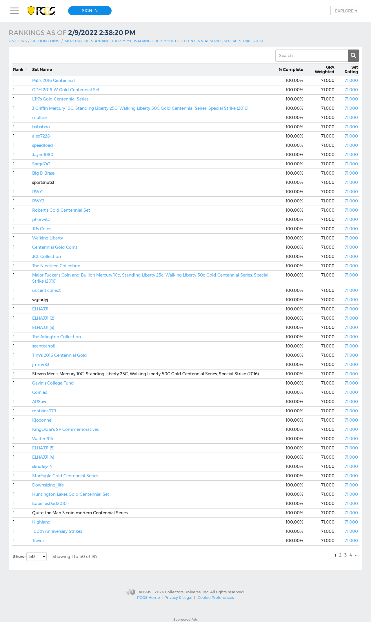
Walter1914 (42, 438)
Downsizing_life (48, 485)
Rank (18, 69)
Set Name (42, 69)
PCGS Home (148, 597)
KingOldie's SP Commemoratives (65, 429)
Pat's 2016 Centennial (53, 80)
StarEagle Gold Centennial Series (65, 475)
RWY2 (38, 201)
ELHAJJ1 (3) (43, 327)
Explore (346, 11)
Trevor (38, 540)
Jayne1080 (42, 154)
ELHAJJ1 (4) (43, 457)
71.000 (351, 80)
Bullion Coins (45, 41)
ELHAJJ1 (40, 309)
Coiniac (39, 392)
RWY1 (37, 191)
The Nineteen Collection (56, 265)
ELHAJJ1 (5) (43, 448)
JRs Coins (41, 228)
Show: (19, 556)
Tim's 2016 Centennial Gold (59, 355)
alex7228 (41, 136)
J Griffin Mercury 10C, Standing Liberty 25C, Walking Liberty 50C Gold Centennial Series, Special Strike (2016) (140, 108)
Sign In (90, 10)
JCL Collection (46, 256)
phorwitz (41, 219)
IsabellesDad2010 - (50, 503)
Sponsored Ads (185, 619)
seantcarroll (43, 346)
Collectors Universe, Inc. (187, 591)
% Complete (291, 69)
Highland (41, 522)
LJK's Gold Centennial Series (60, 99)
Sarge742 (41, 164)
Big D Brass (43, 173)
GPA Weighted (324, 70)
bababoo (41, 126)
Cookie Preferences (216, 597)
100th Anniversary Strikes (57, 531)
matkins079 (44, 411)
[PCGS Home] (44, 10)
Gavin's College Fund (53, 383)
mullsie (39, 117)
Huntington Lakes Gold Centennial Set (70, 494)
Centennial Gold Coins (54, 247)
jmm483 (40, 364)
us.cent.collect (46, 290)
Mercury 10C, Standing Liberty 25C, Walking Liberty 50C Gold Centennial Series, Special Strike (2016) (164, 41)
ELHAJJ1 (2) (43, 318)
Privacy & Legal (178, 597)
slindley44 (42, 466)
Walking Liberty (47, 238)
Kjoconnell (43, 420)
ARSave (39, 401)
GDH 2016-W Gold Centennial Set (66, 89)
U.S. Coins (18, 41)
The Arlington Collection (56, 336)
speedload (42, 145)
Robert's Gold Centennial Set (61, 210)
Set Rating (351, 70)
